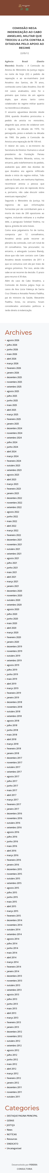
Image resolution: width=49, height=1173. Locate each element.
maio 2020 (12, 623)
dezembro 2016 (14, 813)
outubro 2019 (13, 655)
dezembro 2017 (14, 757)
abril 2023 (11, 479)
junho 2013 (12, 1003)
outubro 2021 (13, 549)
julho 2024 (12, 442)
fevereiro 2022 (14, 535)
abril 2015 (11, 906)
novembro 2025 (14, 381)
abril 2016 (11, 850)
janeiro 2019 (13, 697)
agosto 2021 (13, 558)
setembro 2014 (14, 934)
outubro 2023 (13, 465)
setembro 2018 (14, 716)
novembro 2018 (14, 706)
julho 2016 (12, 836)
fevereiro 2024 (14, 460)
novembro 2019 (14, 651)
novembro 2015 (14, 873)
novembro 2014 (14, 924)
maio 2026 (12, 354)
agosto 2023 (13, 474)
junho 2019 (12, 674)
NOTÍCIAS (12, 1134)
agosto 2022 (13, 511)
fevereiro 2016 (14, 859)
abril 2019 (11, 683)
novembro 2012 (14, 1036)
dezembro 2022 (14, 498)
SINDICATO (12, 1143)
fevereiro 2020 (14, 637)
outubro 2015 (13, 878)
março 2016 (12, 855)
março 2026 (12, 363)
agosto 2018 (13, 720)
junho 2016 (12, 841)
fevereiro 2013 (14, 1022)
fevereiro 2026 (14, 368)
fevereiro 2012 (14, 1078)
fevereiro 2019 (14, 692)
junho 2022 (12, 516)
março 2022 (12, 530)
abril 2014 (11, 957)
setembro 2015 (14, 883)
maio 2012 (12, 1064)
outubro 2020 (13, 600)
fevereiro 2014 (14, 966)
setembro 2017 (14, 771)
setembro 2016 (14, 827)
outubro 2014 (13, 929)
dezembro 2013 (14, 975)
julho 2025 (12, 395)
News (9, 1129)
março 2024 (12, 456)
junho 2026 (12, 349)
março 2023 (12, 484)
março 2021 (12, 581)
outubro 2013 (13, 985)
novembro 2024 (14, 433)
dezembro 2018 (14, 702)
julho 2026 (12, 344)
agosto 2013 (13, 994)
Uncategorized (14, 1148)
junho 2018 (12, 730)
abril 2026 (11, 358)
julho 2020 (12, 614)
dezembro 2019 (14, 646)
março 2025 (12, 414)
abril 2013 (11, 1013)
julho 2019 (12, 669)
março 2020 (12, 632)
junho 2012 (12, 1059)
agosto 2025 (13, 391)
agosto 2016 (13, 832)
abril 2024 (11, 451)
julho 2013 (12, 999)
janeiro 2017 (13, 808)
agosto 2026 (13, 340)
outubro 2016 (13, 822)
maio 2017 (12, 790)
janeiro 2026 (13, 372)
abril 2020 (11, 627)
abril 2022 (11, 525)
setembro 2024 (14, 437)
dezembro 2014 (14, 920)
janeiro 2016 (13, 864)
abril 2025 (11, 409)
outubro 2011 (13, 1096)
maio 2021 (12, 572)
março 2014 (12, 962)
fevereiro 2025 (14, 419)
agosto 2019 (13, 665)
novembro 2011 (14, 1092)
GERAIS (10, 1120)
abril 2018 (11, 739)
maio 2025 (12, 405)
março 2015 (12, 911)
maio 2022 (12, 521)
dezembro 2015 (14, 869)
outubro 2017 (13, 767)
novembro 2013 (14, 980)
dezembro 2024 (14, 428)
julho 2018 (12, 725)
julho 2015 (12, 892)
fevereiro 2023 (14, 488)
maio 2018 (12, 734)
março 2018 (12, 743)
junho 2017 (12, 785)
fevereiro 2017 (14, 804)
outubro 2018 (13, 711)
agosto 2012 (13, 1050)
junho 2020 (12, 618)
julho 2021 (12, 562)
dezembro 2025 (14, 377)
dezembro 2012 (14, 1031)
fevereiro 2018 (14, 748)
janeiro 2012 (13, 1082)
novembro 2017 (14, 762)
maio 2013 (12, 1008)
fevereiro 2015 (14, 915)
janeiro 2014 (13, 971)
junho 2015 (12, 897)
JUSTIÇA (11, 1125)
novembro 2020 (14, 595)
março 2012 (12, 1073)
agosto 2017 (13, 776)
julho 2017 (12, 781)
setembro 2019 (14, 660)
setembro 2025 (14, 386)
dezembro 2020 (14, 590)
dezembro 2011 (14, 1087)
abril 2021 (11, 576)
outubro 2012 (13, 1040)
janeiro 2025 (13, 423)
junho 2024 (12, 446)
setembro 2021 (14, 553)
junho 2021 (12, 567)
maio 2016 (12, 846)
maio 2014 (12, 952)
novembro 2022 (14, 502)
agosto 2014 (13, 938)
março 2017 (12, 799)
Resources (12, 1139)
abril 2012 (11, 1068)
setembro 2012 (14, 1045)
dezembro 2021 (14, 539)
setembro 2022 (14, 507)
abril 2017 (11, 795)
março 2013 (12, 1017)
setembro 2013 (14, 989)
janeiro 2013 (13, 1027)
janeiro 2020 (13, 641)
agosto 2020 (13, 609)
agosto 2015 (13, 887)
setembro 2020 (14, 604)
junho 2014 (12, 948)
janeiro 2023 (13, 493)
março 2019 (12, 688)
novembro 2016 (14, 818)
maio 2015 (12, 901)
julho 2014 (12, 943)
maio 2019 (12, 678)
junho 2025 (12, 400)
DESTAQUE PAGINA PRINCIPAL (22, 1115)
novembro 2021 (14, 544)
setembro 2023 (14, 470)
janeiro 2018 (13, 753)
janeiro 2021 (13, 586)
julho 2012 (12, 1054)
